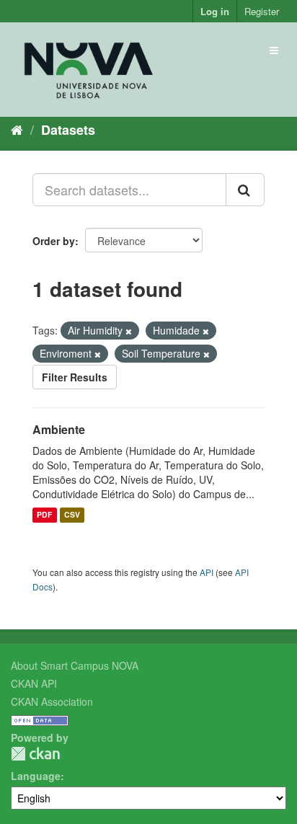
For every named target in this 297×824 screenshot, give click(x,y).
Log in (214, 11)
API (206, 572)
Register (261, 11)
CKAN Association (52, 701)
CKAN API (34, 683)
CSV (72, 515)
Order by (53, 241)
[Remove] (128, 331)
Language (36, 775)
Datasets (68, 129)
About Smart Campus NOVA (74, 665)
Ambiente (58, 429)
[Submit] (245, 189)
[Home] (17, 129)
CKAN (35, 753)
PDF (44, 515)
